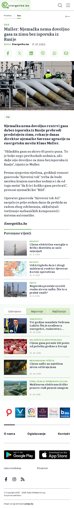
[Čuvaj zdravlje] (54, 413)
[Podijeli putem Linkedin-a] (31, 53)
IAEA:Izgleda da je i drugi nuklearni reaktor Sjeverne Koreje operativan (49, 268)
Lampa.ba (28, 504)
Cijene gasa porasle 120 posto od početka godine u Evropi (49, 344)
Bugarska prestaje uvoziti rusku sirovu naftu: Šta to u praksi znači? (48, 289)
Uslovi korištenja (12, 468)
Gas (19, 16)
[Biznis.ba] (65, 413)
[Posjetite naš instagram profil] (14, 479)
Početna (8, 16)
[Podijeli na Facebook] (8, 53)
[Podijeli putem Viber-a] (43, 53)
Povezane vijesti (17, 233)
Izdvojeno (14, 311)
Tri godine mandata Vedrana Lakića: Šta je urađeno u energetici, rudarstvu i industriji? (49, 325)
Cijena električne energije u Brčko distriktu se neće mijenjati (49, 248)
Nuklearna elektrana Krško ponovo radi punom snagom (49, 386)
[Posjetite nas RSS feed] (23, 479)
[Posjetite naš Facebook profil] (6, 479)
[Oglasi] (9, 413)
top (8, 117)
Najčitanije (59, 311)
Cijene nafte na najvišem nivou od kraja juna (46, 365)
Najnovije (37, 311)
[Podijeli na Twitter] (19, 53)
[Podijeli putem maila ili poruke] (66, 53)
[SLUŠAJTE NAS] (31, 413)
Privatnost (42, 468)
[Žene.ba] (42, 413)
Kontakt (64, 433)
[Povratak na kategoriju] (67, 16)
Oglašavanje (36, 433)
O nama (9, 433)
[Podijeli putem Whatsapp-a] (54, 53)
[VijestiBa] (20, 413)
